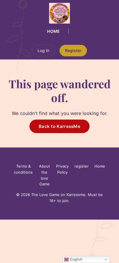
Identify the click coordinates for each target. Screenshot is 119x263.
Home (53, 31)
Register (73, 50)
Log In (43, 50)
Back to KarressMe (59, 126)
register (82, 166)
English (75, 259)
